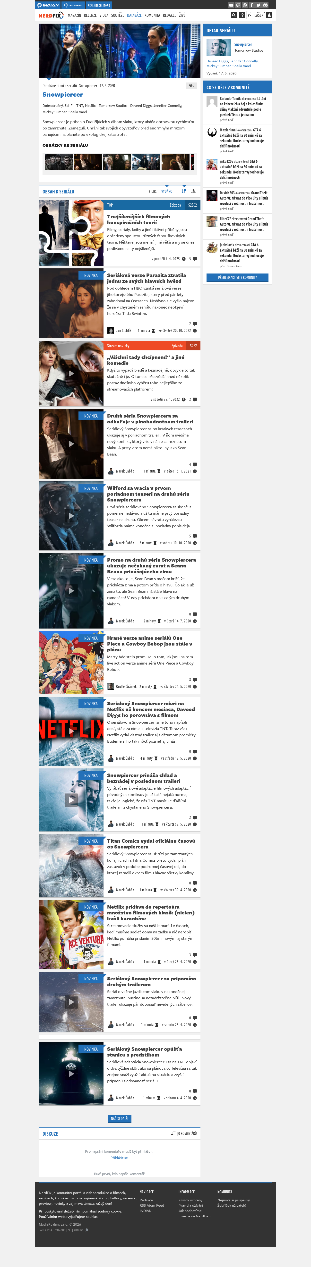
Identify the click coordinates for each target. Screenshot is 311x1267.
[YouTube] (231, 5)
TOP (110, 205)
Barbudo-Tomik (230, 98)
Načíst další (119, 1118)
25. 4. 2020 (176, 1025)
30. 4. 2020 (175, 890)
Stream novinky (118, 345)
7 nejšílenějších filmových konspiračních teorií (138, 219)
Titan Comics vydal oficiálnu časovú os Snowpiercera (151, 843)
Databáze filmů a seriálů (60, 85)
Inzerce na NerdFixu (194, 1215)
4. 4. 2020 (177, 1098)
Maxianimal (228, 130)
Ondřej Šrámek (126, 686)
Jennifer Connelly (244, 61)
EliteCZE (225, 219)
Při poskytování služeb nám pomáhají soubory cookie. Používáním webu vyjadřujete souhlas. (80, 1213)
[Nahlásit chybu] (86, 1230)
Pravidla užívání (191, 1205)
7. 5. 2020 (176, 824)
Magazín (74, 15)
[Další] (191, 161)
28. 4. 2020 (177, 962)
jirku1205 (226, 161)
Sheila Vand (242, 65)
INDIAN (146, 1210)
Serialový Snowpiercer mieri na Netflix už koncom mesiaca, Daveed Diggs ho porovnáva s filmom (151, 709)
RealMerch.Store (99, 5)
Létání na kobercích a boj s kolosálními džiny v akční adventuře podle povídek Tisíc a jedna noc (243, 107)
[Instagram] (245, 5)
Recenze (90, 15)
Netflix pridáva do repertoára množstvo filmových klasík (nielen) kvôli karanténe (151, 912)
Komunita (152, 15)
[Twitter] (258, 5)
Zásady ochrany (190, 1199)
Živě (182, 15)
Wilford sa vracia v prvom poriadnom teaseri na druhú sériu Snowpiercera (148, 493)
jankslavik (227, 245)
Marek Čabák (124, 471)
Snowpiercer (88, 85)
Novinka (91, 275)
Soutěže (117, 15)
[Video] (71, 232)
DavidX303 (227, 193)
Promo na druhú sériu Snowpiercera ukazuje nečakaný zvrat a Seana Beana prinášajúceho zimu (151, 565)
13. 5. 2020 (176, 758)
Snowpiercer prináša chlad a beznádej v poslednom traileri (143, 777)
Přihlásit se (119, 1157)
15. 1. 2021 (177, 471)
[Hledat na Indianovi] (234, 15)
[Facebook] (252, 5)
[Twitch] (238, 5)
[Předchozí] (48, 161)
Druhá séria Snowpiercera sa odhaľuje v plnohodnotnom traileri (150, 418)
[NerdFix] (51, 15)
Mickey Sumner (219, 65)
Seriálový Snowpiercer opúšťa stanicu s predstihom (144, 1051)
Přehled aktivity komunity (237, 277)
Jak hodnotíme (190, 1210)
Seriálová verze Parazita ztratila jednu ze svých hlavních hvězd (146, 277)
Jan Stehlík (123, 330)
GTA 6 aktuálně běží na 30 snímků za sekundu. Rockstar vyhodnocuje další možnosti (242, 138)
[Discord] (265, 5)
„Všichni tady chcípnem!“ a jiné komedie (145, 359)
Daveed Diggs (217, 61)
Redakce (169, 15)
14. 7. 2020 (177, 621)
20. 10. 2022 (174, 330)
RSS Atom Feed (152, 1205)
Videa (104, 15)
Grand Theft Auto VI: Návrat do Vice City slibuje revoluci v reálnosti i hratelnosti (244, 198)
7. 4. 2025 (166, 259)
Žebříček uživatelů (231, 1205)
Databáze (134, 15)
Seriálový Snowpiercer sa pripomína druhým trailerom (151, 981)
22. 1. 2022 (165, 399)
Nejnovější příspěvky (233, 1199)
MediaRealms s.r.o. (53, 1224)
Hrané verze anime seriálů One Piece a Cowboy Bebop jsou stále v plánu (149, 643)
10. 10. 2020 (175, 543)
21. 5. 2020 (175, 686)
